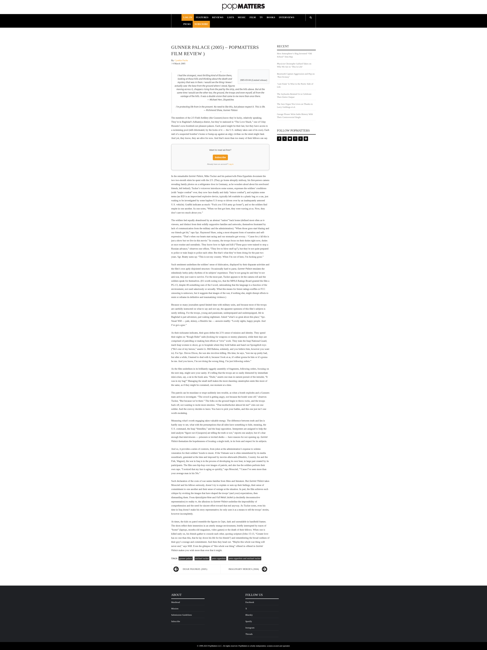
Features (202, 17)
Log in (231, 164)
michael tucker (202, 558)
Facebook (249, 602)
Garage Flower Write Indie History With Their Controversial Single (295, 115)
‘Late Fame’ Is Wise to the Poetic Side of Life (295, 85)
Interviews (286, 17)
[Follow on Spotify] (306, 138)
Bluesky (249, 615)
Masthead (175, 602)
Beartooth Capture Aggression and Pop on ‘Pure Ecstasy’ (296, 75)
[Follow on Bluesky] (290, 138)
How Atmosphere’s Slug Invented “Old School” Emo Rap (294, 55)
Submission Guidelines (181, 615)
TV (261, 17)
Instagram (249, 628)
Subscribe (201, 24)
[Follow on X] (284, 138)
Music (242, 17)
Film (253, 17)
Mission (174, 608)
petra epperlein (219, 558)
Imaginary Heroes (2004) (244, 569)
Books (271, 17)
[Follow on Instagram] (295, 138)
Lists (230, 17)
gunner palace (185, 558)
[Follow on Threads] (300, 138)
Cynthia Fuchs (181, 60)
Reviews (217, 17)
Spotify (248, 621)
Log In (187, 17)
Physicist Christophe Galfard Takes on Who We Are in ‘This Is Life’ (294, 65)
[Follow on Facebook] (279, 138)
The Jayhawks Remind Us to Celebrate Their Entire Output (294, 95)
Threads (249, 634)
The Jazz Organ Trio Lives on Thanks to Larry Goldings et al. (295, 105)
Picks (187, 24)
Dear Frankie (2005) (195, 569)
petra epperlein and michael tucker (245, 558)
